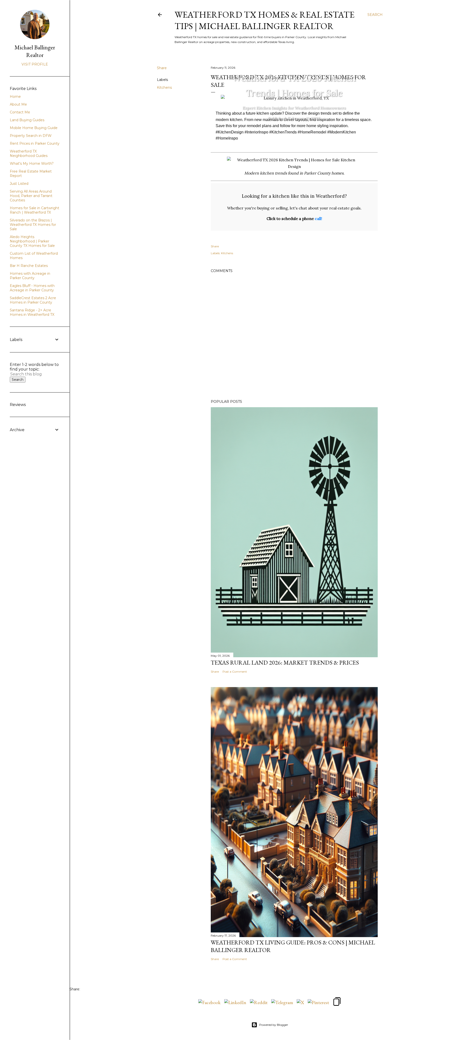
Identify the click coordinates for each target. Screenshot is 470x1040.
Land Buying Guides (27, 120)
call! (318, 218)
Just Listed (19, 183)
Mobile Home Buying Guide (34, 128)
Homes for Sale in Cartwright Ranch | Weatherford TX (34, 210)
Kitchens (164, 87)
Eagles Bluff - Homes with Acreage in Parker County (32, 288)
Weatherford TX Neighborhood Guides (28, 153)
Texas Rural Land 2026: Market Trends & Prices (285, 662)
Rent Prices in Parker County (34, 143)
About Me (18, 104)
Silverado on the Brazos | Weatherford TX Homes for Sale (33, 224)
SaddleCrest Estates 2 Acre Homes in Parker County (33, 300)
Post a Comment (235, 671)
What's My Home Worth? (32, 163)
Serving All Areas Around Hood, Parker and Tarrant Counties (31, 195)
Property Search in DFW (31, 135)
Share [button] (162, 68)
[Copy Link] (337, 1002)
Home (15, 96)
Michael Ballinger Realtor (34, 51)
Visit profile (35, 64)
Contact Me (20, 112)
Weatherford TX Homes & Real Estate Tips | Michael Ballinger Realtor (264, 20)
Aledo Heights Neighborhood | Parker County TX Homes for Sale (32, 241)
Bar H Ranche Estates (29, 265)
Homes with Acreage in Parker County (30, 275)
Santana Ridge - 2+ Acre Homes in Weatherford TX (32, 312)
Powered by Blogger (273, 1025)
